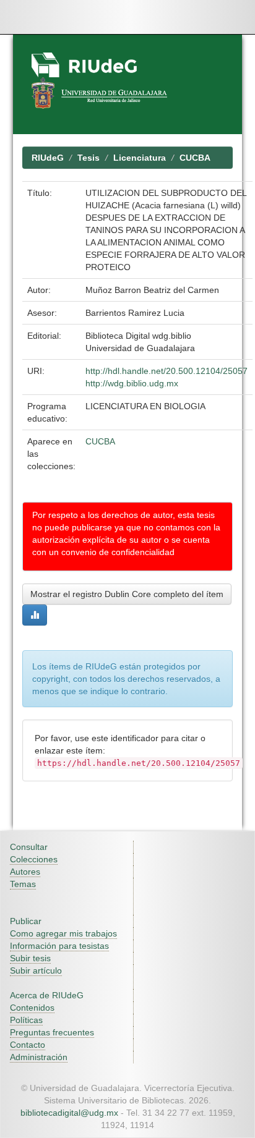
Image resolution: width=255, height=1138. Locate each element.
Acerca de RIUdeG (47, 995)
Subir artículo (36, 970)
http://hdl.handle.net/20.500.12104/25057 (166, 371)
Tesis (88, 158)
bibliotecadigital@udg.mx (69, 1113)
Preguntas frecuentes (52, 1032)
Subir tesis (30, 958)
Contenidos (32, 1008)
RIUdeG (48, 158)
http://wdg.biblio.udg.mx (131, 383)
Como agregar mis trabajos (63, 933)
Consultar (29, 847)
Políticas (26, 1020)
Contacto (27, 1045)
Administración (38, 1057)
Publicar (25, 921)
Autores (25, 872)
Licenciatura (139, 158)
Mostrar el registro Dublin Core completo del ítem (126, 594)
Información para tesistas (59, 946)
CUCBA (194, 158)
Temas (23, 884)
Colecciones (34, 859)
